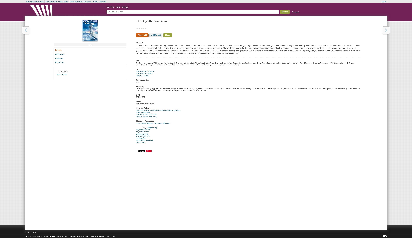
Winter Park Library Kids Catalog (80, 1)
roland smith (140, 142)
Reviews (59, 58)
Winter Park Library (117, 7)
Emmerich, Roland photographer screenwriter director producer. (158, 110)
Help (107, 236)
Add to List (156, 35)
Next (386, 30)
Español (33, 232)
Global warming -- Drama (145, 71)
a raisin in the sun (143, 136)
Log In (384, 1)
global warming (142, 134)
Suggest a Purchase (99, 1)
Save (149, 151)
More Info (59, 62)
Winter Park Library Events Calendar (57, 1)
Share (167, 35)
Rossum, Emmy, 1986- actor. (146, 117)
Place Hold (142, 35)
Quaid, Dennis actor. (143, 112)
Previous (26, 30)
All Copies (60, 54)
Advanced (295, 12)
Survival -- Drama (142, 76)
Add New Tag (152, 128)
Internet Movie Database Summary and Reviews (153, 123)
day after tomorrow (143, 130)
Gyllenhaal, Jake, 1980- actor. (146, 114)
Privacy (113, 236)
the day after (140, 138)
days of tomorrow (142, 132)
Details (58, 50)
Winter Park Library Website (34, 1)
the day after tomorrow (144, 140)
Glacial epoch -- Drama (144, 73)
